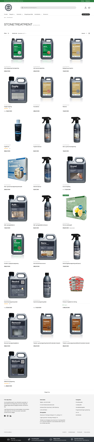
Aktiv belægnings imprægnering (11, 68)
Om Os (77, 412)
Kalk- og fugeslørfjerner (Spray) (40, 225)
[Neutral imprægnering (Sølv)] (47, 285)
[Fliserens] (76, 89)
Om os (82, 1)
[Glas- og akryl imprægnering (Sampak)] (17, 169)
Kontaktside (37, 14)
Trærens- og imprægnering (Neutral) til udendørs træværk (46, 343)
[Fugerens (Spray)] (47, 129)
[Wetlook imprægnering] (17, 364)
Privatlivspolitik (79, 402)
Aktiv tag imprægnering (38, 68)
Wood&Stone (9, 432)
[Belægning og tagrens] (76, 51)
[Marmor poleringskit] (76, 208)
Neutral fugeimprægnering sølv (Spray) (72, 263)
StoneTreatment (10, 17)
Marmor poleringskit (67, 225)
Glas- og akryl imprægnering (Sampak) (13, 186)
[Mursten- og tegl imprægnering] (17, 246)
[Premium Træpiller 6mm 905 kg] (76, 285)
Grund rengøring (66, 186)
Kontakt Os (64, 432)
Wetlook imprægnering (9, 381)
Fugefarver (6, 146)
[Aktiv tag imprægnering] (47, 51)
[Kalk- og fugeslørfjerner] (17, 208)
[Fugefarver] (17, 129)
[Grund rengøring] (76, 169)
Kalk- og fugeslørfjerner (9, 225)
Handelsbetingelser (80, 407)
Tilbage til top (47, 392)
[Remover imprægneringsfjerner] (17, 326)
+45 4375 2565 (47, 402)
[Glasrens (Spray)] (47, 169)
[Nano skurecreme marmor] (47, 246)
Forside (6, 14)
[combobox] (48, 7)
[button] (89, 7)
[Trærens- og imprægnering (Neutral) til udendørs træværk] (47, 326)
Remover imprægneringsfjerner (11, 343)
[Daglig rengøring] (17, 89)
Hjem (5, 17)
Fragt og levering (87, 432)
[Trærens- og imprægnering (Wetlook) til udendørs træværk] (76, 326)
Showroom (88, 1)
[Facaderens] (47, 89)
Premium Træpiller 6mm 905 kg (70, 301)
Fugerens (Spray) (37, 146)
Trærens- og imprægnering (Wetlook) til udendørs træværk (76, 343)
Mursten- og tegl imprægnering (11, 263)
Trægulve (11, 14)
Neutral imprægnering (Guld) (10, 301)
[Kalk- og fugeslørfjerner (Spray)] (47, 208)
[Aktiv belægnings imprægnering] (17, 51)
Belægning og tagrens (68, 68)
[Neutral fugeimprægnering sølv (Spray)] (76, 246)
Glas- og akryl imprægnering (69, 146)
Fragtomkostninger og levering (83, 409)
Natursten (19, 14)
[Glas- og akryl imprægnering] (76, 129)
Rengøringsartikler (28, 14)
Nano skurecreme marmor (39, 263)
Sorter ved (14, 33)
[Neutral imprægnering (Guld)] (17, 285)
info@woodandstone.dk (48, 404)
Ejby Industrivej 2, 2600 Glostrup (51, 407)
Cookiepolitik (79, 404)
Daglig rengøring (8, 106)
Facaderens (36, 106)
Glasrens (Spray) (37, 186)
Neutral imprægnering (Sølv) (39, 301)
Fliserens (65, 106)
